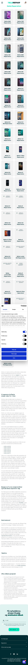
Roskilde (21, 502)
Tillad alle (14, 349)
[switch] (25, 336)
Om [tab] (23, 309)
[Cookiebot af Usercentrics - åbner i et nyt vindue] (21, 306)
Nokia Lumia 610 (7, 449)
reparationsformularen (6, 535)
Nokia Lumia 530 (7, 447)
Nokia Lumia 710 (7, 453)
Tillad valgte (14, 353)
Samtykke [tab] (5, 309)
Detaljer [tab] (14, 309)
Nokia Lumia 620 (7, 450)
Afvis (14, 358)
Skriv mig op (13, 629)
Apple (17, 375)
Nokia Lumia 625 (7, 451)
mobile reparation (21, 565)
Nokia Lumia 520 (7, 446)
